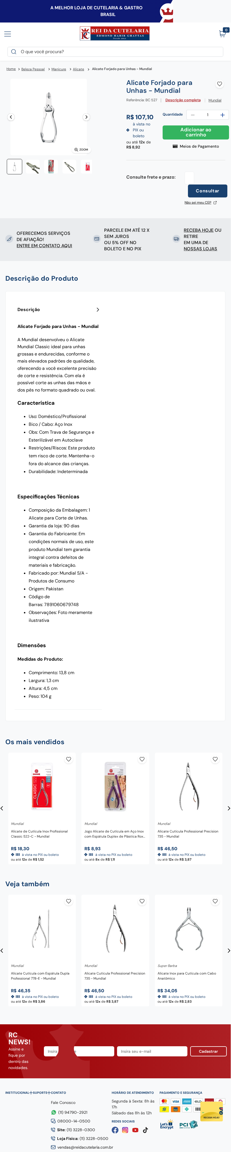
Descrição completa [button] (183, 100)
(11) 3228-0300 (76, 1129)
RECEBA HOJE (199, 230)
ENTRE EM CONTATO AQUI (44, 246)
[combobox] (115, 52)
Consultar (207, 191)
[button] (48, 117)
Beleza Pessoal (33, 69)
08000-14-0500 (73, 1121)
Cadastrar (208, 1051)
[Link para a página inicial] (11, 69)
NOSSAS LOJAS (200, 249)
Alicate (78, 69)
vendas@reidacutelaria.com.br (85, 1147)
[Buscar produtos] (15, 51)
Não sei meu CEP (198, 203)
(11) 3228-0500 (82, 1138)
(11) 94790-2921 (72, 1112)
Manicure (58, 69)
